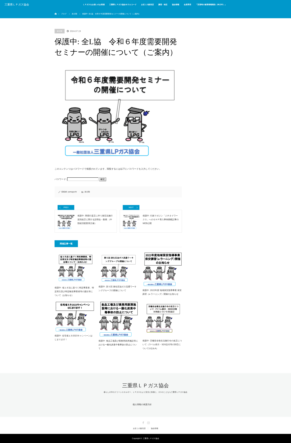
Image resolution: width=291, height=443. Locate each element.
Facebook (143, 422)
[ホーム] (56, 10)
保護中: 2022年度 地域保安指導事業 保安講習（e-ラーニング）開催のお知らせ (162, 292)
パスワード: (61, 179)
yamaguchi (72, 192)
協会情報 (175, 4)
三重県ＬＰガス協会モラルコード (123, 4)
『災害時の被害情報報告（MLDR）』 (211, 4)
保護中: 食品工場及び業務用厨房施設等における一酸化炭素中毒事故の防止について (118, 345)
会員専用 (187, 4)
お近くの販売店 (147, 4)
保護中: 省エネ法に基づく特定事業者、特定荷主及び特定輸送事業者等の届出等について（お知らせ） (74, 291)
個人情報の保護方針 (142, 404)
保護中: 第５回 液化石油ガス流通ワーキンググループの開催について (117, 288)
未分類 (59, 31)
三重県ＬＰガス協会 (17, 4)
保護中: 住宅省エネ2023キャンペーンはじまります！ (73, 337)
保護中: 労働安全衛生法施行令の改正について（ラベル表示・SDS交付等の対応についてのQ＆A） (162, 344)
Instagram (148, 422)
